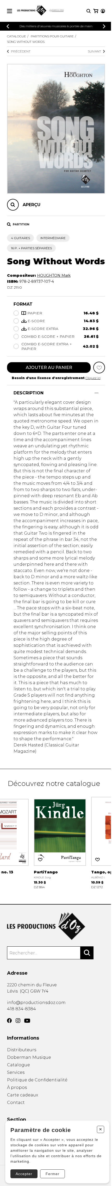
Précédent (20, 51)
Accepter (24, 1174)
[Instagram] (18, 1020)
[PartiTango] (60, 842)
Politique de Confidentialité (37, 1079)
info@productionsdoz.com (36, 1002)
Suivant (94, 51)
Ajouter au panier (49, 367)
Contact (16, 1102)
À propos (17, 1087)
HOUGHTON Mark (54, 275)
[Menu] (9, 11)
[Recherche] (88, 11)
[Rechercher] (87, 952)
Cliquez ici (93, 378)
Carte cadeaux (22, 1095)
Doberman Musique (29, 1057)
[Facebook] (9, 1020)
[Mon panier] (95, 11)
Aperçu (31, 204)
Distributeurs (21, 1049)
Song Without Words (26, 42)
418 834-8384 (21, 1008)
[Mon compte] (103, 11)
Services (15, 1072)
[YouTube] (27, 1020)
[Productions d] (56, 926)
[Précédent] (8, 26)
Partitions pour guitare (52, 36)
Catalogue (16, 36)
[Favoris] (99, 367)
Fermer (52, 1174)
